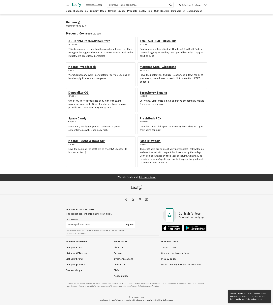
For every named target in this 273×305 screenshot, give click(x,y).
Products (132, 11)
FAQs (116, 270)
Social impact (194, 11)
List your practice (75, 264)
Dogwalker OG (78, 92)
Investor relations (123, 259)
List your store (74, 247)
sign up (130, 224)
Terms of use (168, 247)
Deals (103, 11)
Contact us (120, 264)
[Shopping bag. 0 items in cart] (205, 5)
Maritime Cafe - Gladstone (158, 67)
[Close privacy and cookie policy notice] (268, 292)
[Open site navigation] (67, 5)
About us (119, 247)
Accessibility (121, 276)
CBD (156, 11)
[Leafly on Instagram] (139, 199)
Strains (112, 11)
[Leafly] (77, 5)
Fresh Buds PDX (151, 118)
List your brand (74, 259)
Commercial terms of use (175, 253)
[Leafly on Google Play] (195, 228)
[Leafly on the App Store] (172, 228)
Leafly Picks (145, 11)
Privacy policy (168, 259)
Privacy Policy (245, 299)
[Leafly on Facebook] (126, 199)
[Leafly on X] (133, 199)
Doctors (164, 11)
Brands (122, 11)
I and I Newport (150, 141)
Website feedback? (136, 177)
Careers (118, 253)
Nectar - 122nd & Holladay (86, 141)
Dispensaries (80, 11)
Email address (72, 220)
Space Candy (77, 118)
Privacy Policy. (82, 233)
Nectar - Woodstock (82, 67)
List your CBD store (76, 253)
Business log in (74, 270)
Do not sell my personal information (181, 264)
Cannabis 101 (178, 11)
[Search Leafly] (171, 5)
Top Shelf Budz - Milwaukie (158, 41)
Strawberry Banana (153, 92)
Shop (69, 11)
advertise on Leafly (94, 5)
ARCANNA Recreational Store (89, 41)
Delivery (94, 11)
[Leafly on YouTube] (146, 199)
